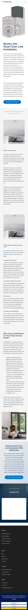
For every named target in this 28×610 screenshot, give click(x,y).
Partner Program (5, 543)
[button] (25, 1)
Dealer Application (6, 533)
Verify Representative (7, 587)
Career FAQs (4, 559)
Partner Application (6, 541)
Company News (5, 572)
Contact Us (4, 585)
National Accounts (6, 538)
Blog (3, 554)
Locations (4, 561)
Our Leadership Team (7, 569)
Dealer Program (5, 536)
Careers (3, 556)
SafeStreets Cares (6, 574)
